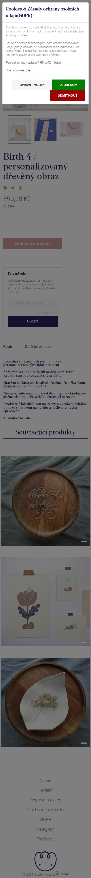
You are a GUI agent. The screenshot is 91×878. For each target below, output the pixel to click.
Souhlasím (68, 85)
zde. (28, 70)
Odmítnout (68, 95)
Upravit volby (32, 85)
